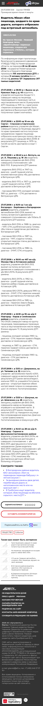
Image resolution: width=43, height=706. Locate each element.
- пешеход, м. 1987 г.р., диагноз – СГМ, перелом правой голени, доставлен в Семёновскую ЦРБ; (19, 348)
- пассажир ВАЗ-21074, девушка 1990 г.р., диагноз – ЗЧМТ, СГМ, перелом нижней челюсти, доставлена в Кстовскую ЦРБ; (21, 293)
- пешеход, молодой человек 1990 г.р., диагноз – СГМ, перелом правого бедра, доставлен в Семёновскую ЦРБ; (21, 338)
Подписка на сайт (11, 609)
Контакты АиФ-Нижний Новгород (19, 612)
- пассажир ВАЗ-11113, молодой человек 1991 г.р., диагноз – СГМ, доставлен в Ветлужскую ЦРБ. (20, 193)
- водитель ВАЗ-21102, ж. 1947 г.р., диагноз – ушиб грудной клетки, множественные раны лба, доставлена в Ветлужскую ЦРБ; (20, 173)
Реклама (20, 596)
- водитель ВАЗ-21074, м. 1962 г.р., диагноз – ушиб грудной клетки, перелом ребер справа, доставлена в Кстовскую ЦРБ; (19, 282)
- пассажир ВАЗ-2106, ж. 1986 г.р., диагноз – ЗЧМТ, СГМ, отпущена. (17, 249)
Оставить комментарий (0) (21, 514)
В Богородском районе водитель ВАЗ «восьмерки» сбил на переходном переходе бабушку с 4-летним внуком (21, 474)
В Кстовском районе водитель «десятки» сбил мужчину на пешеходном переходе (22, 568)
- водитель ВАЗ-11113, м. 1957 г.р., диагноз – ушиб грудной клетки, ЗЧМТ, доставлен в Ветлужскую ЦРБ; (20, 184)
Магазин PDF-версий (12, 600)
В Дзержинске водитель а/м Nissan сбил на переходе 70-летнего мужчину (24, 575)
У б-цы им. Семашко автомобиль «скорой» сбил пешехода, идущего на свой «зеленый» (25, 560)
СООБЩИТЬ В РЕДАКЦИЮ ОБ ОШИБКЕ (20, 616)
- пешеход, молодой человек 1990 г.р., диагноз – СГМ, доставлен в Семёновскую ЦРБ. (19, 357)
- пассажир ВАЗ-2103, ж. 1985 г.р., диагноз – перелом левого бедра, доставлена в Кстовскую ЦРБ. (17, 302)
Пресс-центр (8, 596)
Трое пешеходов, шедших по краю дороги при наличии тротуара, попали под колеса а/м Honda (24, 545)
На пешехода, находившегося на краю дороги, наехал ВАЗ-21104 (25, 551)
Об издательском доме (14, 593)
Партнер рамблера (22, 694)
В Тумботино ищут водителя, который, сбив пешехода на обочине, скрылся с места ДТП (21, 492)
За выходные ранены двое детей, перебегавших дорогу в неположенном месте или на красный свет (21, 484)
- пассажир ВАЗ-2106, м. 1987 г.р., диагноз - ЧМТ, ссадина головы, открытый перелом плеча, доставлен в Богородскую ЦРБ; (20, 240)
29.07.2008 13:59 (7, 10)
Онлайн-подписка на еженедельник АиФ (13, 604)
